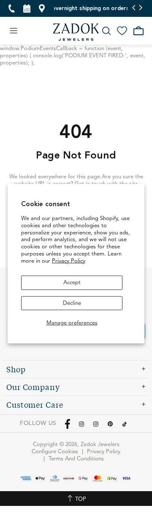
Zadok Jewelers (76, 32)
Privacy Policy (68, 261)
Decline (72, 303)
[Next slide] (140, 8)
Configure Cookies (55, 451)
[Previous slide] (134, 8)
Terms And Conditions (76, 459)
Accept (72, 282)
